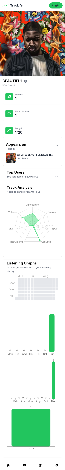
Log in (55, 5)
